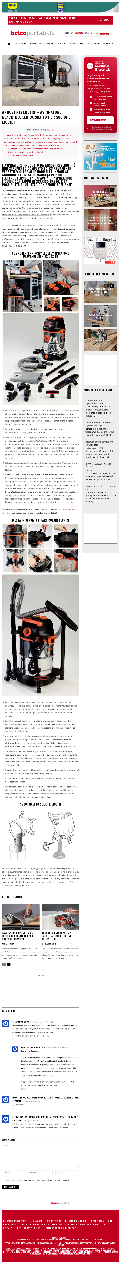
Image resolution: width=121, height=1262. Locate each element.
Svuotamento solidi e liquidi (21, 155)
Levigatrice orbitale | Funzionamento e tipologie (100, 292)
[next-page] (8, 964)
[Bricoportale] (32, 33)
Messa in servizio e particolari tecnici (25, 152)
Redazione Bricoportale (33, 1047)
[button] (104, 19)
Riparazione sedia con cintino (100, 486)
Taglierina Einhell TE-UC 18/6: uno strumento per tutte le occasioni (17, 936)
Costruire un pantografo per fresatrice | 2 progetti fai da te (100, 196)
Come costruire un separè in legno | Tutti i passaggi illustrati (100, 220)
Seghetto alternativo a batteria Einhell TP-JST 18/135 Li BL (56, 936)
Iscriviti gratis (98, 120)
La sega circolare (100, 340)
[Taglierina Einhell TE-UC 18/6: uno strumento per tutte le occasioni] (21, 917)
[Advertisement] (54, 992)
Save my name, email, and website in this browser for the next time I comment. (38, 1180)
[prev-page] (4, 964)
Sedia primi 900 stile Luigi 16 (99, 422)
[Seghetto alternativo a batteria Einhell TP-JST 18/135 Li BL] (60, 917)
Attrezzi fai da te (9, 944)
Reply (14, 1040)
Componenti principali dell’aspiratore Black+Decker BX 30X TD (36, 149)
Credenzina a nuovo (95, 400)
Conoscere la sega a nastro (100, 316)
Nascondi (49, 130)
